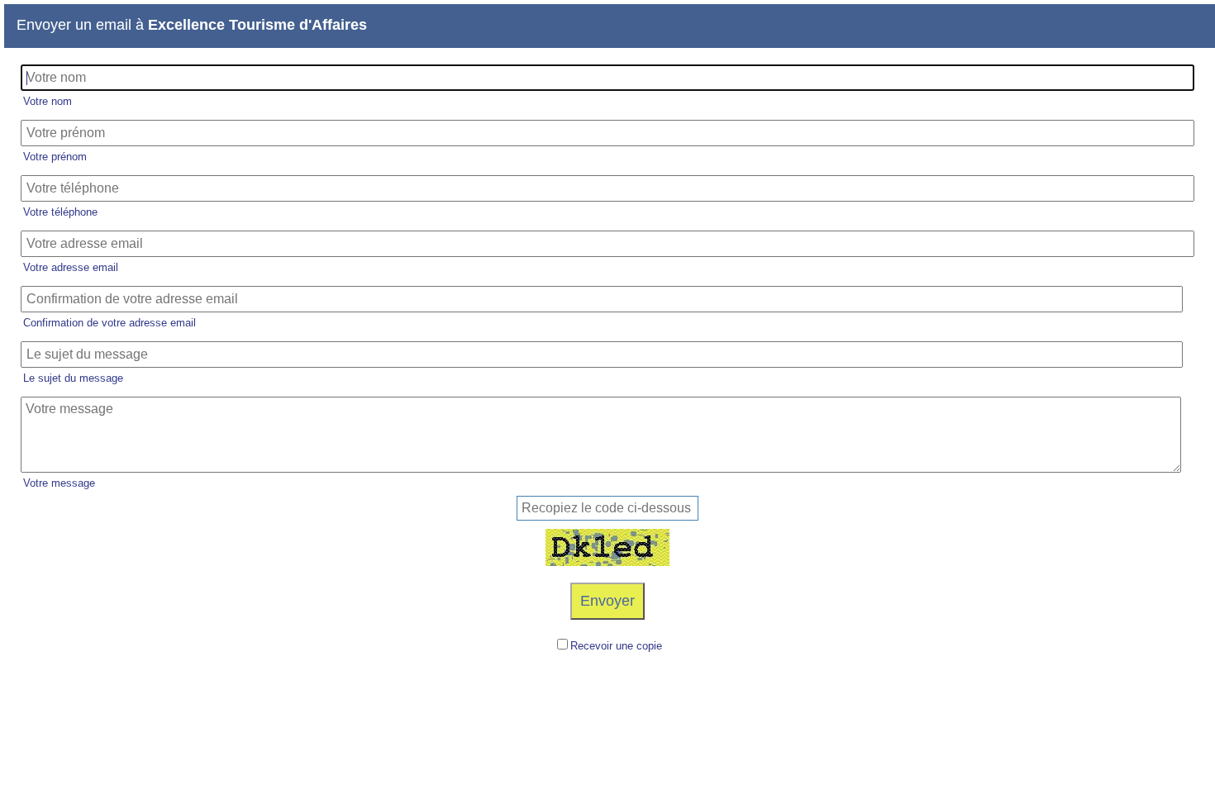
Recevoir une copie (616, 646)
